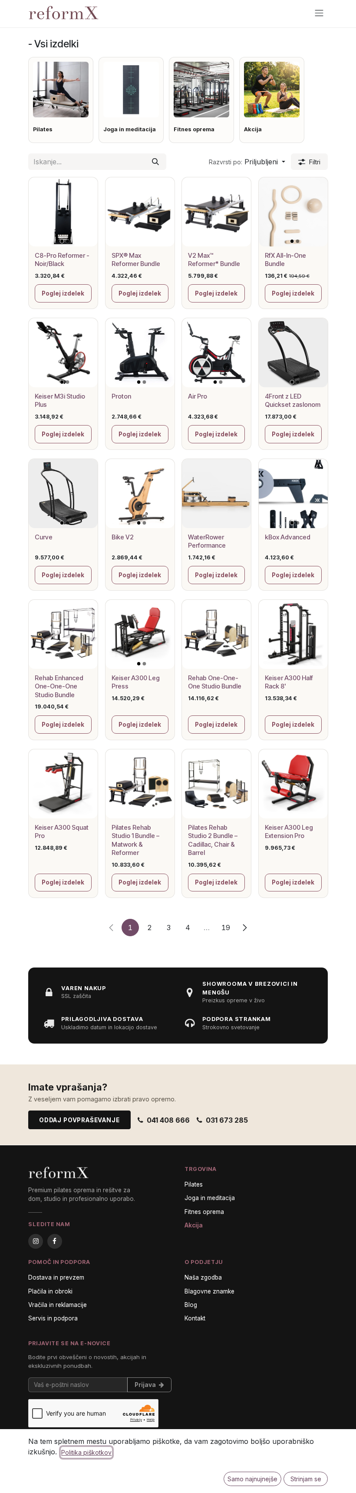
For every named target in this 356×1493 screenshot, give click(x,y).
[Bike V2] (140, 493)
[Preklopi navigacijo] (319, 12)
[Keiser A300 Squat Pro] (63, 783)
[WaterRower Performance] (216, 493)
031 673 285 (227, 1120)
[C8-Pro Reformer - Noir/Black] (63, 211)
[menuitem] (60, 100)
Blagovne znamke (209, 1291)
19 (225, 927)
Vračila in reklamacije (57, 1304)
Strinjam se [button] (305, 1479)
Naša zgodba (203, 1277)
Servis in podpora (53, 1318)
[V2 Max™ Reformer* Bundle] (216, 211)
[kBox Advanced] (293, 493)
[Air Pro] (216, 352)
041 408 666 (168, 1120)
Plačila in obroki (50, 1291)
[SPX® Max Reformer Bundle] (140, 211)
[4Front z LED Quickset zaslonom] (293, 352)
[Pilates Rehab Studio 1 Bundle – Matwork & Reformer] (140, 783)
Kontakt (195, 1318)
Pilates (194, 1184)
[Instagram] (35, 1241)
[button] (247, 161)
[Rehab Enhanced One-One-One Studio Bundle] (63, 634)
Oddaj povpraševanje (79, 1120)
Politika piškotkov (86, 1452)
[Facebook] (54, 1241)
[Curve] (63, 493)
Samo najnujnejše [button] (252, 1479)
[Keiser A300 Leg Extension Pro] (293, 783)
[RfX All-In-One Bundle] (293, 211)
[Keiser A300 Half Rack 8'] (293, 634)
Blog (191, 1304)
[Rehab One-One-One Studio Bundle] (216, 634)
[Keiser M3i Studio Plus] (63, 352)
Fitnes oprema (204, 1211)
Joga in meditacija (210, 1197)
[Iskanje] (155, 161)
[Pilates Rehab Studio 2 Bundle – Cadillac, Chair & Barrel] (216, 783)
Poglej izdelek (63, 293)
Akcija (194, 1225)
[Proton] (140, 352)
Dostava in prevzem (56, 1277)
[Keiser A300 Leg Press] (140, 634)
